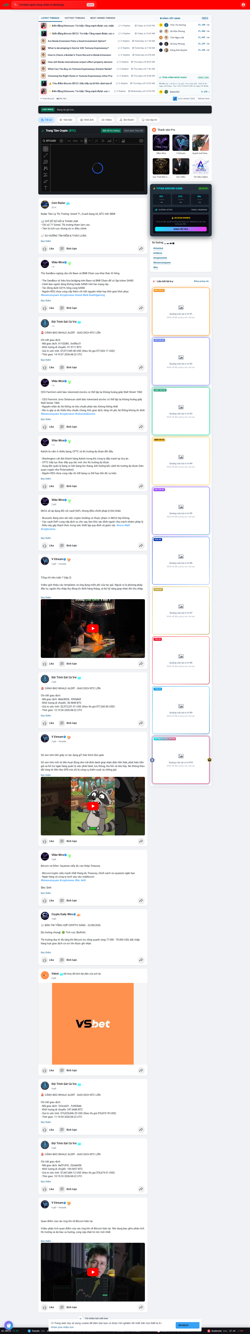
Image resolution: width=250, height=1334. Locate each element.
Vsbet (55, 973)
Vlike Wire (58, 262)
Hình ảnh (89, 119)
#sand (78, 295)
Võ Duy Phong (177, 44)
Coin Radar (58, 203)
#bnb (85, 295)
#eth (83, 880)
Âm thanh (128, 119)
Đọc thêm (46, 241)
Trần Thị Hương (178, 25)
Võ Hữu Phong (177, 31)
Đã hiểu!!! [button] (183, 1325)
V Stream (57, 559)
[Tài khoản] (243, 5)
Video (108, 119)
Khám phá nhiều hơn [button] (62, 1327)
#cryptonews (67, 295)
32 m (54, 207)
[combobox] (54, 4)
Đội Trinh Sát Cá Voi (64, 321)
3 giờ (54, 564)
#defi (127, 525)
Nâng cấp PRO (181, 229)
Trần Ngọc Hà (177, 37)
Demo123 (174, 92)
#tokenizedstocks (85, 413)
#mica (120, 525)
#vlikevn (157, 253)
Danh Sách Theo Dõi (133, 131)
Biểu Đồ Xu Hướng (111, 131)
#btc (77, 880)
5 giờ (54, 1148)
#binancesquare (50, 295)
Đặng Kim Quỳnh (178, 50)
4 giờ (54, 978)
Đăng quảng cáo (201, 281)
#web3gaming (97, 295)
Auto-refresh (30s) (186, 98)
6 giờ (54, 1207)
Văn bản (67, 119)
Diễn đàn (62, 98)
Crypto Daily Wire (62, 914)
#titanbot (158, 248)
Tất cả (48, 119)
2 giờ (54, 504)
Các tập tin (151, 119)
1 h (53, 267)
